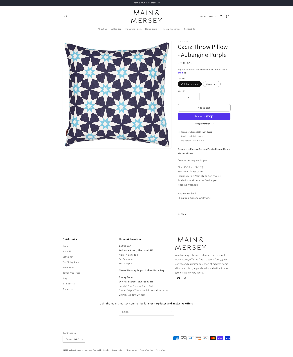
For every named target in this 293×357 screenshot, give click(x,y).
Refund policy (117, 350)
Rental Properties (71, 272)
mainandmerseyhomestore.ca (81, 350)
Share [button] (183, 214)
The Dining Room (71, 262)
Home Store (68, 267)
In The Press (69, 283)
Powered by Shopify (101, 350)
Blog (65, 278)
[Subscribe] (170, 311)
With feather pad (190, 84)
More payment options (204, 124)
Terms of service (146, 350)
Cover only (211, 84)
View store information (192, 140)
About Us (67, 251)
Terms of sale (161, 350)
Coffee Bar (68, 256)
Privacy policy (131, 350)
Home (65, 246)
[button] (66, 16)
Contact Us (68, 289)
